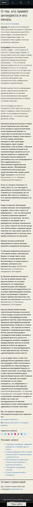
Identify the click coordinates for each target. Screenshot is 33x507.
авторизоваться (17, 489)
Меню (4, 2)
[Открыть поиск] (20, 2)
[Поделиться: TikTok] (18, 434)
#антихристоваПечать (9, 419)
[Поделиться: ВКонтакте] (21, 434)
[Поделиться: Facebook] (11, 434)
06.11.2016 (5, 24)
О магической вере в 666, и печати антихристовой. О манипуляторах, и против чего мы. (19, 454)
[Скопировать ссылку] (2, 434)
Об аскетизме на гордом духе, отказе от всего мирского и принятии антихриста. (17, 462)
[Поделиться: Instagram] (15, 434)
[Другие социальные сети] (28, 434)
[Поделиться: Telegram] (5, 434)
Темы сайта (16, 504)
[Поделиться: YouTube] (8, 434)
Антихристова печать (11, 423)
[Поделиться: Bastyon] (24, 434)
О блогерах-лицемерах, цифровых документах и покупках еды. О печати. (19, 446)
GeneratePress (19, 501)
